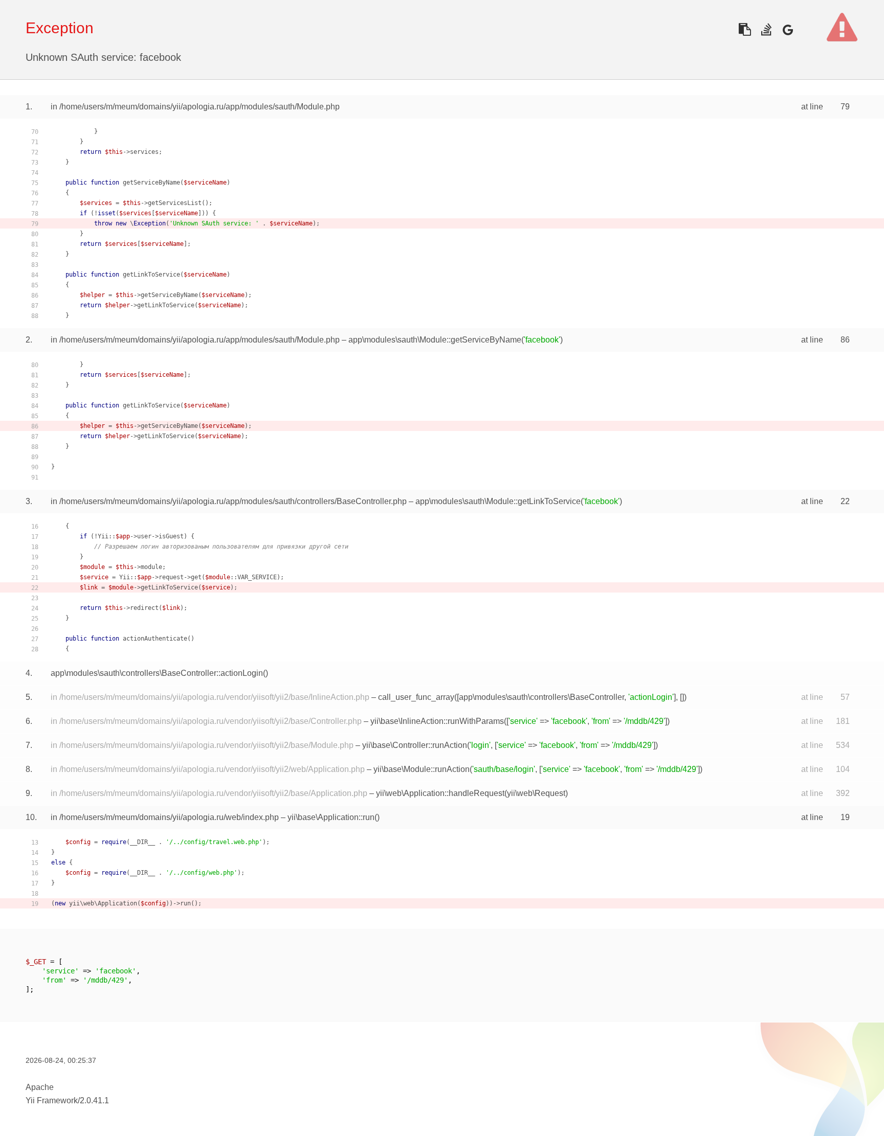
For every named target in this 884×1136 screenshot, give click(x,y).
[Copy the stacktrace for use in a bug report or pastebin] (745, 29)
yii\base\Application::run (331, 817)
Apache (40, 1087)
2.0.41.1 (94, 1100)
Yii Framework (52, 1100)
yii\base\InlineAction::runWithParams (437, 721)
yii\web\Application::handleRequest (440, 793)
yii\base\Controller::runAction (414, 745)
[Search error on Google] (788, 29)
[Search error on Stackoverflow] (766, 29)
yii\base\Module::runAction (421, 769)
